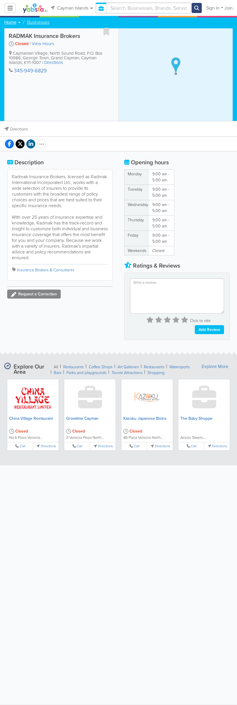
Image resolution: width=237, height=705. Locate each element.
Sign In (213, 8)
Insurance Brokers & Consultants (45, 270)
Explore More (215, 366)
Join (228, 8)
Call (22, 446)
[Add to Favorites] (106, 31)
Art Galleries (128, 367)
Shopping (155, 373)
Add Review (209, 330)
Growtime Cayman (82, 418)
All (56, 367)
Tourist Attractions (128, 373)
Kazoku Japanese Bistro (144, 418)
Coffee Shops (100, 367)
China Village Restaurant (31, 418)
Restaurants (73, 367)
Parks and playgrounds (86, 373)
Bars (57, 373)
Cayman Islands (72, 8)
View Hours (43, 44)
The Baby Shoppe (196, 418)
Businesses (38, 22)
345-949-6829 (30, 70)
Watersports (179, 367)
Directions (53, 62)
